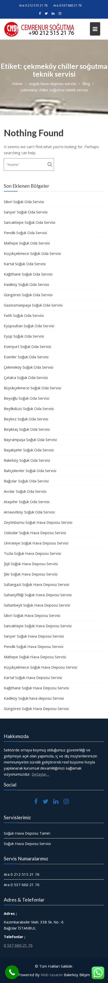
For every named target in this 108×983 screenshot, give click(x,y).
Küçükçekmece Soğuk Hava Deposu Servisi (40, 667)
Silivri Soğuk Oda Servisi (24, 201)
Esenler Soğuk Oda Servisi (26, 356)
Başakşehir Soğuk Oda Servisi (29, 449)
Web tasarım (52, 974)
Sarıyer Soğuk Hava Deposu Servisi (34, 636)
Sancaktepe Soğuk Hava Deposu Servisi (38, 625)
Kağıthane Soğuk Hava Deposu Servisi (36, 687)
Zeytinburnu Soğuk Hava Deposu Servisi (38, 522)
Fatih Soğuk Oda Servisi (24, 315)
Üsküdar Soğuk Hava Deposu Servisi (35, 532)
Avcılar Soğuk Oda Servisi (25, 491)
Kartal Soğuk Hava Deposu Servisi (33, 677)
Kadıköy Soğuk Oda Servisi (26, 284)
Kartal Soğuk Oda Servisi (25, 263)
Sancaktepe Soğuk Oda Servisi (29, 222)
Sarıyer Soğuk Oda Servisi (25, 211)
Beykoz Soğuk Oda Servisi (26, 418)
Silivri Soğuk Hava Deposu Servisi (32, 615)
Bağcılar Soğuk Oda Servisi (26, 480)
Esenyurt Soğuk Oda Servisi (27, 346)
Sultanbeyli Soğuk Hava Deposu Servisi (37, 605)
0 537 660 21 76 (18, 944)
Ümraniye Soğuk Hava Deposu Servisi (36, 542)
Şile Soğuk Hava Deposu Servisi (31, 574)
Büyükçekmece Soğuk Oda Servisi (32, 387)
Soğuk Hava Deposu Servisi (27, 843)
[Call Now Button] (12, 972)
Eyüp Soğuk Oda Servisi (24, 336)
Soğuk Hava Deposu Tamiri (27, 833)
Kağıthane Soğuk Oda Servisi (28, 274)
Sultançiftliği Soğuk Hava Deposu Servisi (38, 594)
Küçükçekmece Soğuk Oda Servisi (32, 253)
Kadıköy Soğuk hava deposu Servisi (34, 698)
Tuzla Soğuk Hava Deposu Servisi (32, 553)
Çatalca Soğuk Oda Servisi (26, 377)
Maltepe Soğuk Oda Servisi (27, 242)
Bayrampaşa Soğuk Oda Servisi (30, 439)
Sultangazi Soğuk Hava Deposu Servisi (36, 584)
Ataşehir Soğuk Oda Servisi (26, 501)
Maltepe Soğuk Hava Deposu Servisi (35, 656)
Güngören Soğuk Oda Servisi (28, 294)
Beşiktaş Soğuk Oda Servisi (27, 429)
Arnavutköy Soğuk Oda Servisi (29, 511)
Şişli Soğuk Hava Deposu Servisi (31, 563)
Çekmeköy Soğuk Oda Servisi (28, 367)
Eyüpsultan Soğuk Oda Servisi (29, 325)
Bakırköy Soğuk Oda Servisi (27, 460)
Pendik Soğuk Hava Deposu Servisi (33, 646)
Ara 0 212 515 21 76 (33, 5)
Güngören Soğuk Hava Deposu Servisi (36, 708)
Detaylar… (40, 774)
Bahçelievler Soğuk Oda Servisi (30, 470)
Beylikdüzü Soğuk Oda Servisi (29, 408)
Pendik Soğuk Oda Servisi (25, 232)
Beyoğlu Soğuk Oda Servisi (26, 398)
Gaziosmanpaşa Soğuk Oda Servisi (33, 305)
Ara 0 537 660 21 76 (67, 5)
